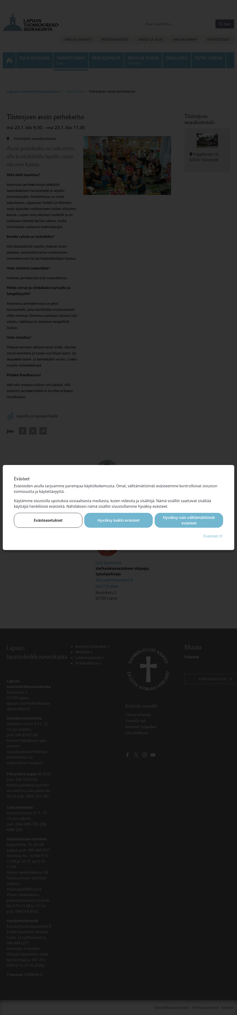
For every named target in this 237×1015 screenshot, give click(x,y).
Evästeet (213, 536)
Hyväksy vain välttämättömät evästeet (189, 520)
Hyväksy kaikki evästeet (118, 520)
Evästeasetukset (48, 520)
